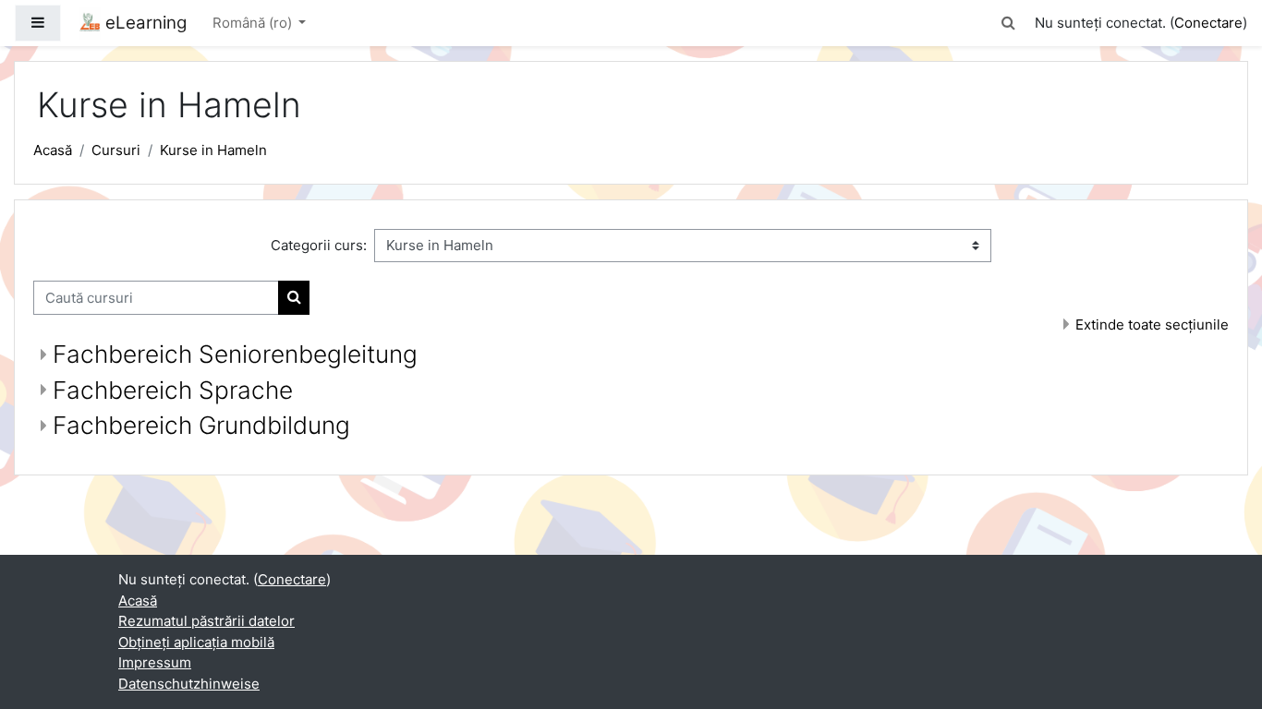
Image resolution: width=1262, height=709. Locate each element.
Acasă (52, 150)
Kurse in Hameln (213, 150)
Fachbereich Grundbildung (201, 425)
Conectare (1208, 22)
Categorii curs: (319, 245)
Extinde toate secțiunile (1152, 324)
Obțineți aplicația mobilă (196, 642)
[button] (1009, 23)
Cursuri (115, 150)
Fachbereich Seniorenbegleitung (235, 354)
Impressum (154, 662)
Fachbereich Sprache (173, 390)
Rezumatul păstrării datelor (206, 621)
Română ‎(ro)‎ (254, 22)
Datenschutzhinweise (189, 683)
